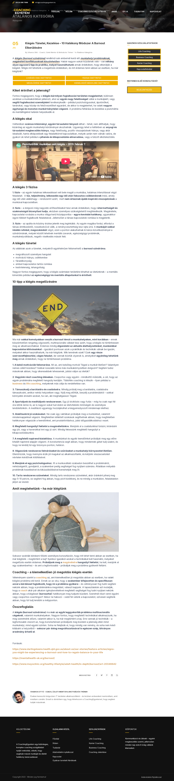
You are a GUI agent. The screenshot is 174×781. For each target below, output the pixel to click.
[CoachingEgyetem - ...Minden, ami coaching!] (22, 13)
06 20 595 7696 (22, 2)
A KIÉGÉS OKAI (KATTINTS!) (39, 78)
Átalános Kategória (84, 52)
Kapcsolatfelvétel (144, 69)
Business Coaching (144, 57)
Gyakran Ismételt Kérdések (64, 760)
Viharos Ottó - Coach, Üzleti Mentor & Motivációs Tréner (50, 52)
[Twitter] (102, 675)
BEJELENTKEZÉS (144, 90)
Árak (114, 11)
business (17, 383)
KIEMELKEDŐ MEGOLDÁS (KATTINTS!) (91, 83)
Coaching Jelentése (97, 752)
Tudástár (139, 11)
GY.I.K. (125, 11)
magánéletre (70, 562)
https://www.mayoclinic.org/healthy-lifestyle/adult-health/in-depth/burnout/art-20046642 (64, 664)
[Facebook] (96, 675)
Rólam (69, 11)
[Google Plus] (117, 675)
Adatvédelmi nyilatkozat (63, 752)
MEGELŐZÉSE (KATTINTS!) (39, 83)
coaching (41, 577)
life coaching (33, 383)
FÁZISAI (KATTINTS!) (91, 78)
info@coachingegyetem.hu (45, 2)
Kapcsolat (156, 11)
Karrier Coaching (144, 63)
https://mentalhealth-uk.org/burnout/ (33, 658)
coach (23, 590)
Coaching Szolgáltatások (92, 11)
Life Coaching (144, 51)
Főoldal (55, 11)
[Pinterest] (107, 675)
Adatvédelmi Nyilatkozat (151, 777)
